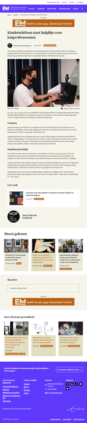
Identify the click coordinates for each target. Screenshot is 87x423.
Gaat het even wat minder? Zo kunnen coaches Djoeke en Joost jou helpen (50, 194)
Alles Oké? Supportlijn (18, 113)
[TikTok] (76, 384)
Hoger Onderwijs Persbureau (22, 45)
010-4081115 (52, 389)
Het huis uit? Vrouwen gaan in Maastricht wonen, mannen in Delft (15, 257)
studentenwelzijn (60, 154)
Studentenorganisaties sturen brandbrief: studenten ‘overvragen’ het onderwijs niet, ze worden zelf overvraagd (16, 342)
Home (9, 15)
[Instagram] (67, 384)
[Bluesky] (67, 388)
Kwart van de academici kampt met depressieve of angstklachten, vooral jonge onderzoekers (43, 258)
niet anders (15, 177)
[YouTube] (80, 384)
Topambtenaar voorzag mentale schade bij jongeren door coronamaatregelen (43, 340)
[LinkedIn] (71, 384)
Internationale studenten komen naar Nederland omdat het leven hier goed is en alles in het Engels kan (70, 258)
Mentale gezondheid (49, 45)
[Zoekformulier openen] (82, 9)
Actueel (15, 15)
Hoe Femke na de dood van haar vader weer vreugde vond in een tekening (69, 340)
